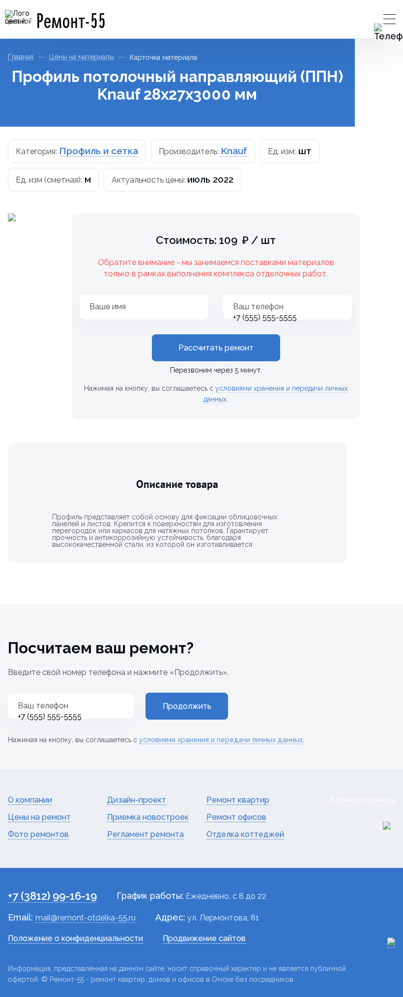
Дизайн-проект (136, 800)
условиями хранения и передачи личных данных (221, 740)
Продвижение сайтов (204, 938)
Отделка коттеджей (245, 834)
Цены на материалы (81, 57)
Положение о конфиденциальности (75, 938)
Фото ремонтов (38, 834)
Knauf (234, 150)
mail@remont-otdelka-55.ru (85, 917)
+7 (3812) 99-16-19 (52, 895)
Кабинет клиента (362, 800)
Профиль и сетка (98, 150)
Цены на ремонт (39, 817)
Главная (20, 57)
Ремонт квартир (237, 800)
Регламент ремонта (145, 834)
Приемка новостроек (148, 817)
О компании (30, 800)
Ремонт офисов (236, 817)
